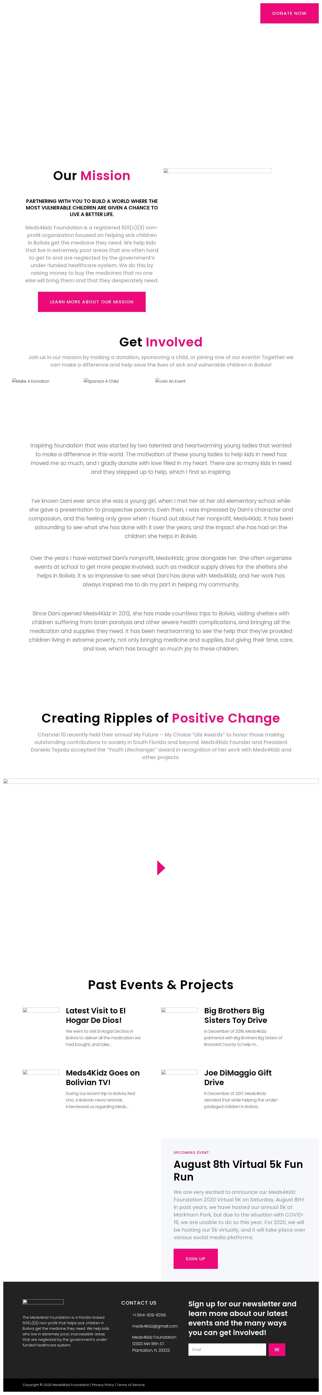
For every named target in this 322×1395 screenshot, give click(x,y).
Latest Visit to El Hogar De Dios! (96, 1015)
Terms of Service (131, 1384)
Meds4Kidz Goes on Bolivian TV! (103, 1077)
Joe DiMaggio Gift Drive (238, 1077)
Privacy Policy (103, 1384)
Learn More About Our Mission (92, 302)
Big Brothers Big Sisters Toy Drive (235, 1015)
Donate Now (289, 13)
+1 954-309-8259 (149, 1315)
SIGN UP (196, 1259)
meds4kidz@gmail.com (155, 1326)
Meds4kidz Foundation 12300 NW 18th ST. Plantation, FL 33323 (154, 1343)
